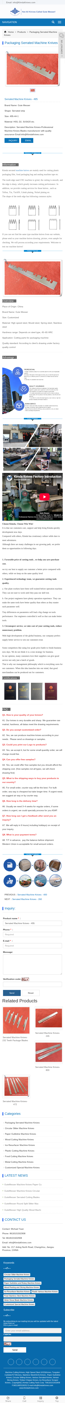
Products (21, 32)
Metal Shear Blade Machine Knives (18, 1300)
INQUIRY (12, 140)
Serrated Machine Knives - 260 (27, 899)
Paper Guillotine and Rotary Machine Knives (22, 1283)
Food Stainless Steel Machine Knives (19, 1296)
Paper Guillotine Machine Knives (20, 1134)
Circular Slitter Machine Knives (19, 1128)
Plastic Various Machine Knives (45, 1292)
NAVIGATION (9, 22)
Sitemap (42, 1388)
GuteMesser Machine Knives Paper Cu (23, 1184)
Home (11, 32)
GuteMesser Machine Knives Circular (22, 1191)
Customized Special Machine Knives (22, 1167)
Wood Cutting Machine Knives (19, 1139)
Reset (31, 993)
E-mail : (8, 941)
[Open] (61, 45)
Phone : (8, 929)
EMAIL (27, 140)
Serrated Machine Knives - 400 (32, 894)
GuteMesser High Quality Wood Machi (22, 1210)
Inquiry (40, 1401)
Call (24, 1401)
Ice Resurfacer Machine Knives (20, 1145)
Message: (8, 952)
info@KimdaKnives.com (20, 1242)
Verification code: (12, 979)
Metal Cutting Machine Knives (19, 1162)
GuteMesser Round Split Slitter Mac (21, 1203)
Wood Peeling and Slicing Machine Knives (21, 1287)
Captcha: (7, 1334)
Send (11, 993)
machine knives (22, 170)
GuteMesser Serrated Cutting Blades (22, 1197)
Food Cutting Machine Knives (19, 1156)
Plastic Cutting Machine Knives (19, 1150)
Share (8, 1401)
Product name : (12, 918)
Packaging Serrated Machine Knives (22, 1122)
